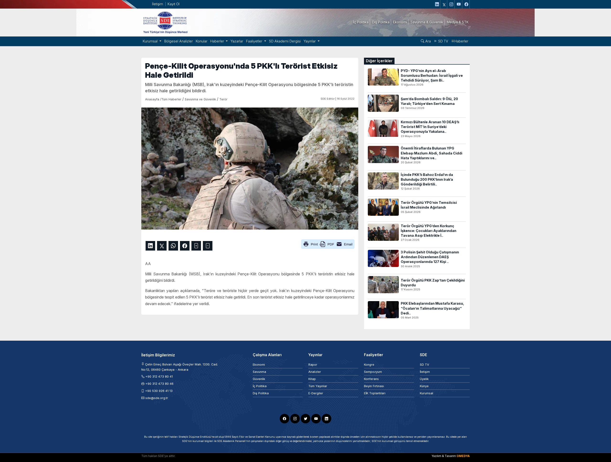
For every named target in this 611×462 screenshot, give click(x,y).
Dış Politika (261, 393)
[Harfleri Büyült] (196, 246)
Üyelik (424, 379)
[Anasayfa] (165, 22)
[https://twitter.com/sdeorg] (444, 4)
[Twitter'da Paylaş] (162, 246)
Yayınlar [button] (310, 41)
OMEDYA (463, 456)
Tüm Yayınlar (317, 386)
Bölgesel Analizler (178, 41)
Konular (201, 41)
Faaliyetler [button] (254, 41)
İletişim (157, 4)
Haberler (461, 41)
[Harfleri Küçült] (207, 246)
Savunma (259, 372)
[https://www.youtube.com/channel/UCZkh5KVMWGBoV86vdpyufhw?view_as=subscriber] (459, 4)
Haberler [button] (217, 41)
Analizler (314, 372)
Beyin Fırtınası (374, 386)
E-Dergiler (315, 393)
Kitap (312, 379)
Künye (424, 386)
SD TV (442, 41)
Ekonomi (259, 364)
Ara (427, 41)
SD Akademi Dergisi (285, 41)
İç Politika (260, 386)
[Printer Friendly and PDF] (327, 243)
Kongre (369, 364)
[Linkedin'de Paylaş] (150, 246)
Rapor (312, 364)
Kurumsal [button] (150, 41)
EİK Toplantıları (374, 393)
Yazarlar (237, 41)
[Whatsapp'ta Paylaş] (173, 246)
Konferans (371, 379)
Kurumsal (426, 393)
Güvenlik (259, 379)
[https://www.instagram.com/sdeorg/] (451, 4)
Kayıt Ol (173, 4)
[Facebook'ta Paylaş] (185, 246)
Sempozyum (373, 372)
